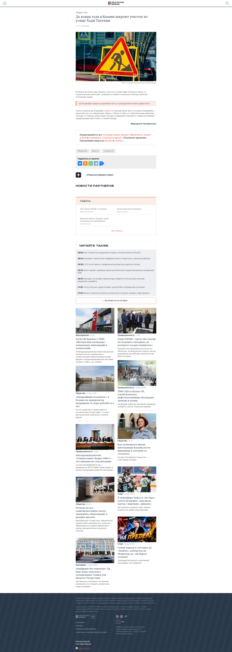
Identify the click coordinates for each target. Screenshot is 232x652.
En (123, 622)
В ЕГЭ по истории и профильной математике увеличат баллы (109, 264)
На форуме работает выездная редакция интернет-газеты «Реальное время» (136, 399)
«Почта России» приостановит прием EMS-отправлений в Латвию (111, 287)
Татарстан (108, 151)
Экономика (81, 565)
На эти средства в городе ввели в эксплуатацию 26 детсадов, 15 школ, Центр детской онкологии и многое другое (95, 407)
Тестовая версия (83, 644)
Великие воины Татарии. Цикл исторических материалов (94, 221)
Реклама (79, 626)
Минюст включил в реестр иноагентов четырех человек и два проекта (113, 293)
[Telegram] (96, 163)
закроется (109, 110)
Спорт (120, 494)
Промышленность (84, 451)
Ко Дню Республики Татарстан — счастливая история (134, 452)
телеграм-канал (111, 134)
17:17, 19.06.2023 (82, 26)
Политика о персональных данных (91, 632)
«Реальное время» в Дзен (99, 174)
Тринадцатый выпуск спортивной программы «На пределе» (135, 555)
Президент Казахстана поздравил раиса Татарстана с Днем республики (114, 258)
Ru (118, 622)
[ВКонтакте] (80, 163)
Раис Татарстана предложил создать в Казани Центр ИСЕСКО (109, 252)
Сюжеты (85, 200)
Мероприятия (82, 335)
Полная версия (83, 641)
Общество (82, 12)
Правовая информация (86, 629)
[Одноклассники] (85, 163)
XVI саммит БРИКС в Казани (93, 210)
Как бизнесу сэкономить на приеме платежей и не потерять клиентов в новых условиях (93, 577)
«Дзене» (119, 140)
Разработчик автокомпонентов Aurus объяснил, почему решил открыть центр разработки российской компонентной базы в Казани (137, 347)
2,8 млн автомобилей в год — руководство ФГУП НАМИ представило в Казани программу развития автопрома (94, 462)
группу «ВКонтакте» (132, 134)
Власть (95, 151)
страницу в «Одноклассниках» (105, 137)
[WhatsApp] (90, 163)
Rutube (108, 140)
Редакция (80, 622)
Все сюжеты (117, 230)
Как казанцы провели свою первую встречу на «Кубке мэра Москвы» (136, 503)
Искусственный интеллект (129, 210)
